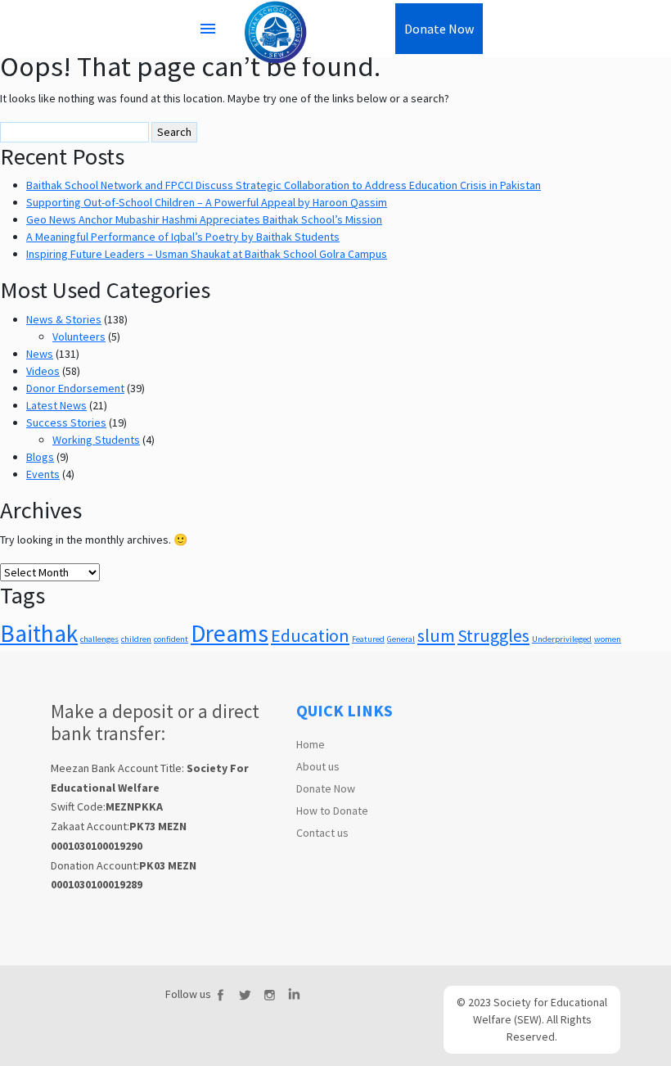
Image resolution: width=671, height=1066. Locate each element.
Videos (43, 371)
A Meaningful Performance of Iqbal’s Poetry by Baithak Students (183, 236)
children (136, 639)
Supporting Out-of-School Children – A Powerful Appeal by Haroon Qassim (206, 202)
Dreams (229, 633)
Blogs (40, 456)
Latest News (56, 405)
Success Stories (66, 422)
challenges (99, 639)
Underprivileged (562, 639)
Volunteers (79, 336)
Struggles (493, 635)
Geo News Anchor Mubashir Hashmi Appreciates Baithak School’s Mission (204, 219)
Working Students (96, 439)
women (607, 639)
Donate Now (325, 788)
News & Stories (63, 319)
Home (310, 744)
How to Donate (332, 810)
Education (310, 635)
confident (171, 639)
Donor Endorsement (75, 388)
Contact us (322, 832)
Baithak (39, 633)
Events (43, 474)
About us (318, 766)
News (39, 353)
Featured (368, 639)
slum (436, 635)
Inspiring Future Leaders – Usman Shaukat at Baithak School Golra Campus (206, 253)
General (401, 639)
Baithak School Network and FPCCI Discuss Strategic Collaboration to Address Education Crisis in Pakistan (283, 185)
